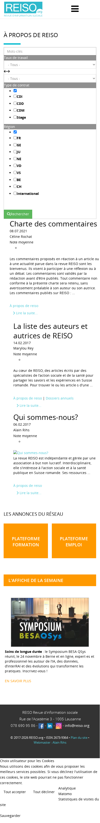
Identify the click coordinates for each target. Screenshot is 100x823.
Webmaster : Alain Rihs (50, 742)
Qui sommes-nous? (45, 417)
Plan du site (79, 737)
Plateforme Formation (26, 542)
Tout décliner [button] (44, 792)
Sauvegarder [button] (10, 815)
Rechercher (19, 214)
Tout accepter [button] (15, 792)
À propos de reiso (24, 305)
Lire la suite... (26, 313)
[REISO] (23, 9)
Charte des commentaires (53, 224)
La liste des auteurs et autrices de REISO (50, 331)
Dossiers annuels (60, 398)
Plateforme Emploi (74, 542)
